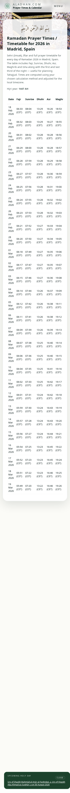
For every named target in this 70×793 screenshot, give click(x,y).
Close (60, 777)
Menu (58, 6)
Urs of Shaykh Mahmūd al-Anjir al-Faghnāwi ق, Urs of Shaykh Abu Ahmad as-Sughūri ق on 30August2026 (36, 783)
